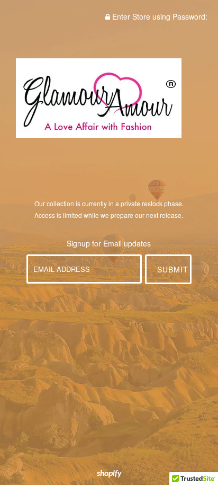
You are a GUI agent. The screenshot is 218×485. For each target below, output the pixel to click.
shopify (109, 474)
